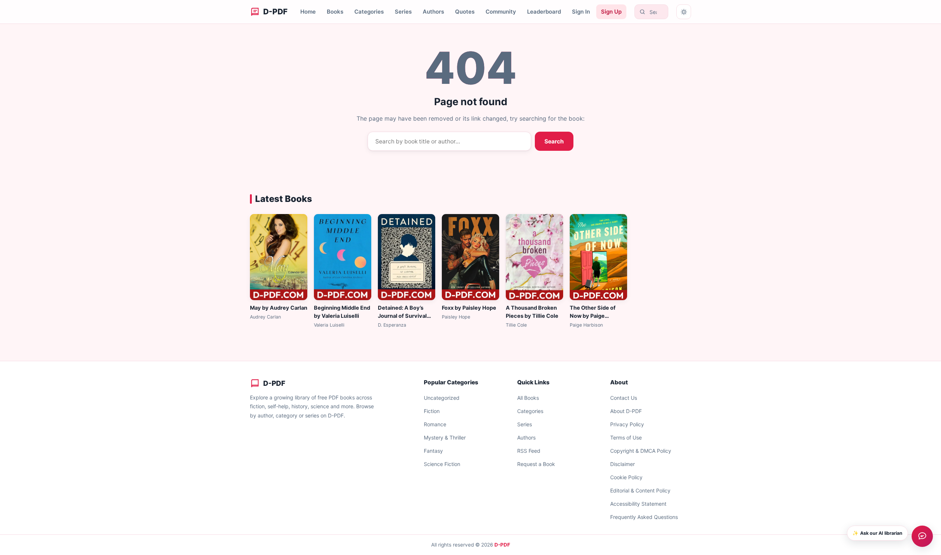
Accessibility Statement (638, 504)
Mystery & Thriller (445, 437)
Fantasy (433, 451)
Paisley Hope (456, 317)
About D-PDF (626, 411)
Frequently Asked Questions (644, 517)
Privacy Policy (627, 424)
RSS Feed (528, 451)
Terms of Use (626, 437)
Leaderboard (544, 11)
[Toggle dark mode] (683, 11)
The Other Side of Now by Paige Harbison (593, 316)
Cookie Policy (626, 477)
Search (554, 141)
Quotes (465, 11)
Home (308, 11)
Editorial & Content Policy (640, 490)
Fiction (432, 411)
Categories (369, 11)
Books (335, 11)
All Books (528, 398)
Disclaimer (622, 464)
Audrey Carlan (265, 317)
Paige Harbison (586, 325)
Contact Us (623, 398)
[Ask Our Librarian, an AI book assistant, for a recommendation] (922, 536)
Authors (433, 11)
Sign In (581, 11)
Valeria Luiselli (329, 325)
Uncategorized (441, 398)
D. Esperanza (392, 325)
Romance (435, 424)
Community (501, 11)
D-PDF (502, 545)
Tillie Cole (516, 325)
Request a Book (536, 464)
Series (403, 11)
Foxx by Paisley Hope (469, 308)
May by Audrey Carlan (278, 308)
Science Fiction (442, 464)
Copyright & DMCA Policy (640, 451)
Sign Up (611, 11)
